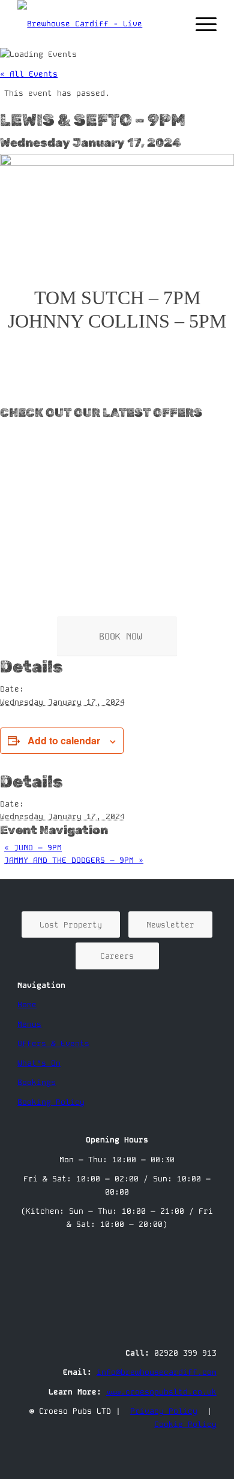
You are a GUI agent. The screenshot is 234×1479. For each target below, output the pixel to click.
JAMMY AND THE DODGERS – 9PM (73, 860)
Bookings (36, 1082)
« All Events (29, 74)
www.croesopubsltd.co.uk (161, 1392)
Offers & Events (53, 1043)
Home (27, 1004)
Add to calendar (64, 740)
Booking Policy (51, 1102)
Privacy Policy (163, 1411)
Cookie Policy (185, 1424)
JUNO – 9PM (33, 847)
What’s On (39, 1063)
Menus (29, 1024)
